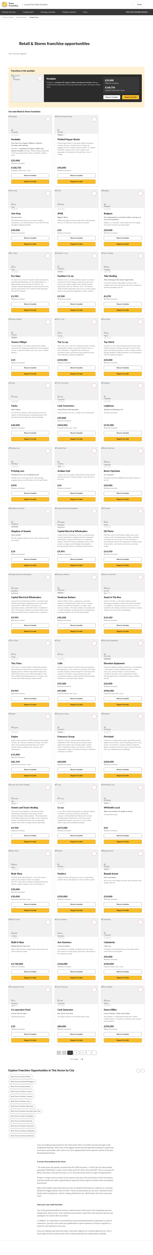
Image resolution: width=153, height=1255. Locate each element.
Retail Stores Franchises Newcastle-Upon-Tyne (25, 1111)
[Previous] (138, 1070)
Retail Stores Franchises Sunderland (22, 1136)
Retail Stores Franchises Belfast (21, 1077)
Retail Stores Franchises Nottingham (22, 1116)
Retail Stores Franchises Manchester (22, 1106)
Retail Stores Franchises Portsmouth (22, 1126)
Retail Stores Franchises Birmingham (22, 1081)
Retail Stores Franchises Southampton (23, 1131)
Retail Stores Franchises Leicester (21, 1091)
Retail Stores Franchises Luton (20, 1101)
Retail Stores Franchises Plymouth (21, 1121)
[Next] (143, 1070)
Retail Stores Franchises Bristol (20, 1086)
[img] (18, 12)
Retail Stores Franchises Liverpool (21, 1096)
